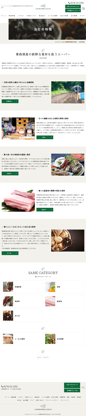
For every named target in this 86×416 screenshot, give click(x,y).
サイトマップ (65, 400)
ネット (39, 357)
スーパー (46, 357)
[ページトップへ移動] (83, 387)
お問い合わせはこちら (73, 6)
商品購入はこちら (73, 10)
